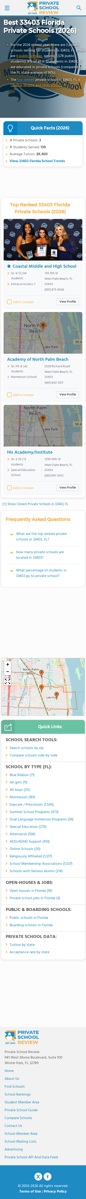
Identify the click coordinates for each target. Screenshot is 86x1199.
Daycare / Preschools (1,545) (32, 805)
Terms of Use (30, 1192)
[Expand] (7, 681)
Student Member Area (22, 1102)
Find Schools (15, 1087)
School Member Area (21, 1134)
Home (9, 1071)
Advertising (14, 1149)
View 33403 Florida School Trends (37, 161)
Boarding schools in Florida (31, 925)
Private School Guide (21, 1110)
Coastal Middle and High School (36, 85)
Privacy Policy (55, 1192)
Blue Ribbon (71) (22, 775)
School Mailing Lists (20, 1141)
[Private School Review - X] (38, 1177)
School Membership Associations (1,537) (41, 864)
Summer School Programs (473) (34, 812)
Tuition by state (22, 945)
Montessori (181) (22, 797)
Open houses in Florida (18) (31, 891)
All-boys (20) (20, 790)
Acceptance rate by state (29, 952)
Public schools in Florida (29, 918)
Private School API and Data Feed (31, 1157)
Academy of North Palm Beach (37, 359)
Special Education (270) (28, 827)
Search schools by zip (27, 748)
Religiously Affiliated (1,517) (31, 856)
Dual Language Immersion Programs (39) (41, 820)
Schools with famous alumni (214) (36, 871)
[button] (41, 688)
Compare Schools (18, 1118)
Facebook (47, 1176)
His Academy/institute (30, 452)
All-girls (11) (18, 783)
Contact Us (13, 1126)
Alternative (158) (22, 834)
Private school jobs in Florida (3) (35, 898)
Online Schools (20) (25, 849)
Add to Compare (23, 302)
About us (12, 1079)
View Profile (67, 301)
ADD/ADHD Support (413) (30, 842)
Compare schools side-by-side (33, 756)
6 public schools (29, 56)
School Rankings (18, 1094)
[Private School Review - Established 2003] (43, 8)
